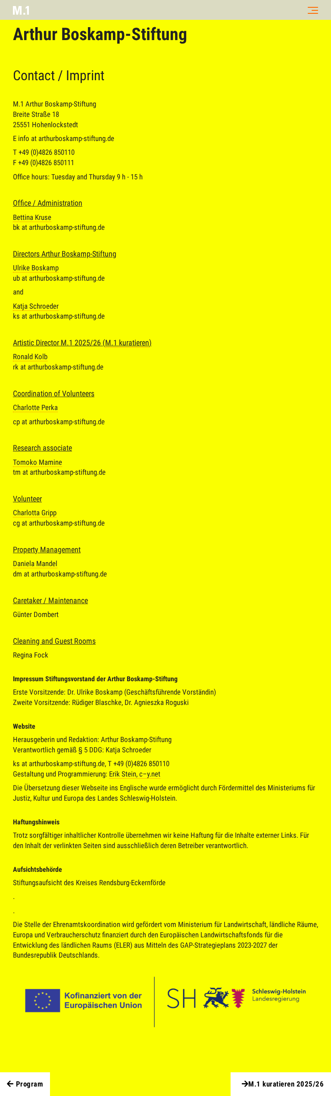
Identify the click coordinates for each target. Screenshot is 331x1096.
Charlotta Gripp (34, 512)
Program (30, 1084)
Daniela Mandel (35, 563)
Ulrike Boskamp (36, 267)
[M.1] (21, 10)
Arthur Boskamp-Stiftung (100, 34)
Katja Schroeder (36, 306)
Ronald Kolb (30, 356)
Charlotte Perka (35, 407)
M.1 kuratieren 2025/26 (286, 1084)
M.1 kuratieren (127, 342)
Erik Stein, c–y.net (134, 774)
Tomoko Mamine (37, 462)
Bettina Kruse (32, 217)
